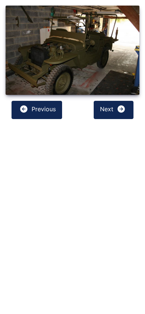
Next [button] (107, 109)
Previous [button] (43, 109)
